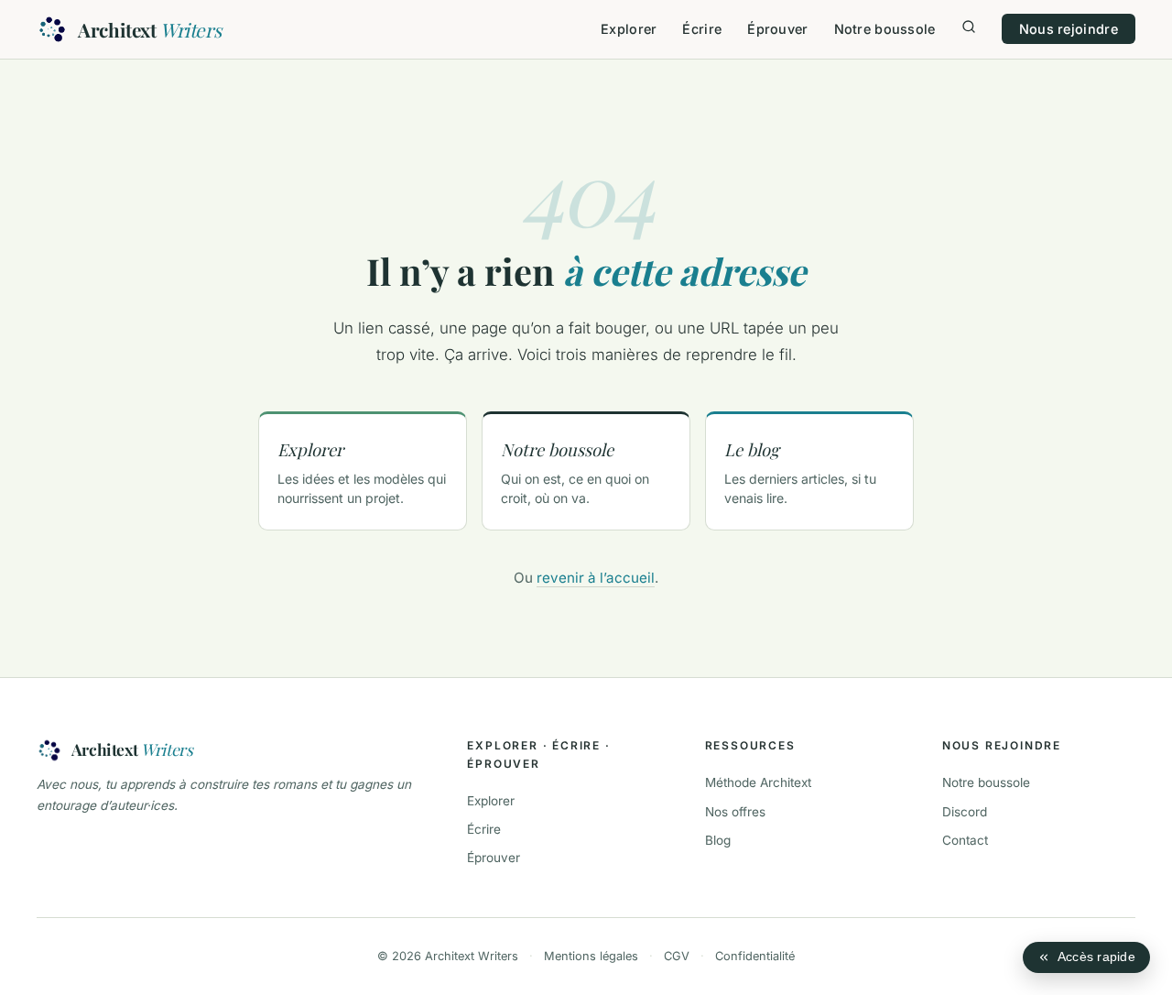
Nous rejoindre (1068, 29)
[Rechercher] (968, 29)
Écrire (702, 29)
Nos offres (735, 811)
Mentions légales (591, 956)
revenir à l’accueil (596, 577)
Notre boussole (885, 29)
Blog (718, 840)
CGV (676, 956)
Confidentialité (755, 956)
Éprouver (777, 29)
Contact (965, 840)
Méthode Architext (758, 782)
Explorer (629, 29)
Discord (964, 811)
